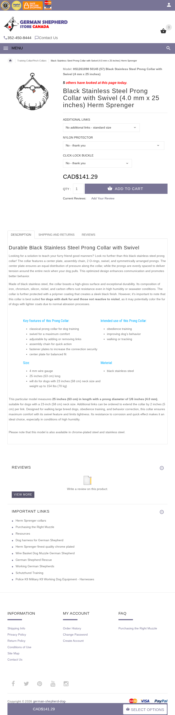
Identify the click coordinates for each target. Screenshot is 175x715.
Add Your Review (102, 198)
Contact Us (48, 38)
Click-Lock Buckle (78, 155)
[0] (163, 33)
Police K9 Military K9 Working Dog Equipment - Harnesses (55, 579)
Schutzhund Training (29, 573)
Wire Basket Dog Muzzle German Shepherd (45, 553)
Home (10, 60)
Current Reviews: (74, 198)
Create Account (73, 640)
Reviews (88, 234)
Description (21, 234)
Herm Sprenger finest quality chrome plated (45, 546)
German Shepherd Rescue (34, 559)
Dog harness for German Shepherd (39, 540)
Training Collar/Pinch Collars (32, 60)
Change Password (75, 634)
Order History (72, 628)
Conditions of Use (19, 647)
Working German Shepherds (35, 566)
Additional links (76, 119)
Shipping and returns (56, 234)
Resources (23, 533)
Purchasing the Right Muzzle (35, 527)
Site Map (13, 653)
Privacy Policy (16, 634)
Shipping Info (16, 628)
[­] (167, 48)
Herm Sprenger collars (31, 520)
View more (23, 494)
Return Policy (16, 640)
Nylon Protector (78, 137)
